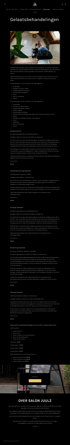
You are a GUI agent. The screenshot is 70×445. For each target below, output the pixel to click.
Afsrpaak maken (35, 380)
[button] (4, 4)
